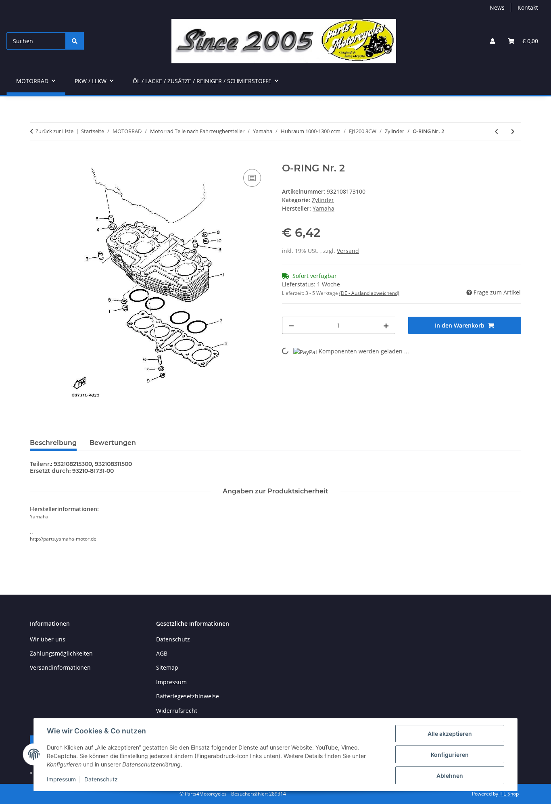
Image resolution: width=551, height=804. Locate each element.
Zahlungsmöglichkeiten (61, 653)
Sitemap (167, 667)
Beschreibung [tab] (53, 443)
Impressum (61, 779)
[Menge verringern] (291, 325)
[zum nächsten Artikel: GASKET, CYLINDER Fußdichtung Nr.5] (513, 131)
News (497, 7)
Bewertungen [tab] (113, 443)
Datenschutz (101, 779)
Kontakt (528, 7)
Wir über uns (47, 639)
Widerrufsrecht (176, 710)
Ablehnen (449, 775)
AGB (161, 653)
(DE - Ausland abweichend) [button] (369, 293)
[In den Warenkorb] (36, 158)
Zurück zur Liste (54, 131)
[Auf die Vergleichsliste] (252, 178)
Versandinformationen (60, 667)
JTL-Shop (509, 793)
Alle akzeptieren (450, 733)
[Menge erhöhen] (386, 325)
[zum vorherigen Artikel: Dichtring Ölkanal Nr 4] (496, 131)
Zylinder (323, 200)
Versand (348, 251)
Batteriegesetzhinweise (187, 696)
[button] (492, 41)
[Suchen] (74, 41)
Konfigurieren (450, 754)
